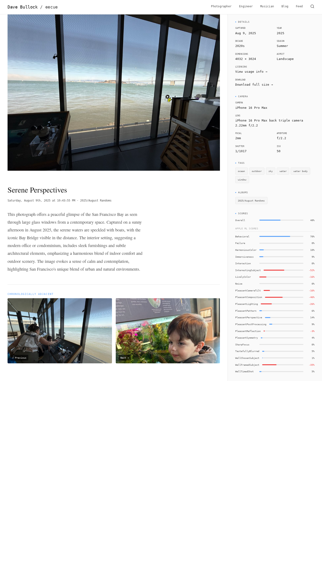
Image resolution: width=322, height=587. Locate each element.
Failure (240, 243)
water (283, 171)
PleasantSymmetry (246, 337)
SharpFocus (242, 344)
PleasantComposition (248, 297)
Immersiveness (244, 256)
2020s (240, 46)
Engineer (246, 6)
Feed (299, 6)
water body (300, 171)
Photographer (221, 6)
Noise (238, 283)
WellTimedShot (244, 371)
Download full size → (254, 84)
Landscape (285, 59)
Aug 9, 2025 (245, 33)
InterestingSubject (248, 270)
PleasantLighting (246, 303)
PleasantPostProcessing (250, 324)
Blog (284, 6)
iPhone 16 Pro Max (251, 107)
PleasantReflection (248, 331)
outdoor (257, 171)
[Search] (312, 7)
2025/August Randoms (95, 200)
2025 (280, 33)
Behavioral (242, 236)
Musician (267, 6)
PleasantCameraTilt (248, 290)
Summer (282, 46)
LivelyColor (243, 276)
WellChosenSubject (247, 357)
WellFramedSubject (247, 364)
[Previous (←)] (29, 95)
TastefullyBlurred (247, 351)
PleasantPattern (245, 310)
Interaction (243, 263)
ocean (241, 171)
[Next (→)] (199, 95)
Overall (240, 220)
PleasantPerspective (248, 317)
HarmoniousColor (245, 249)
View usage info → (251, 71)
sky (270, 171)
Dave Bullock (33, 7)
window (242, 179)
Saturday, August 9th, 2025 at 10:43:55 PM (41, 200)
